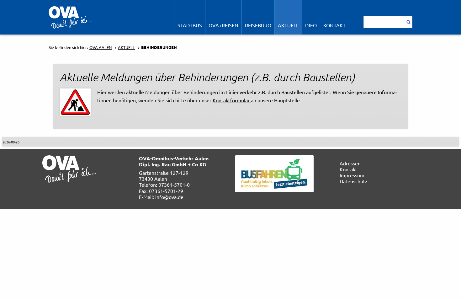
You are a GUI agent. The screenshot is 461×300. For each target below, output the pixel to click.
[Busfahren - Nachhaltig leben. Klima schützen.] (274, 172)
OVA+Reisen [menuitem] (223, 25)
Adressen (350, 163)
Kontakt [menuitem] (334, 25)
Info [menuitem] (311, 25)
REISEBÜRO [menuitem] (258, 25)
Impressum (352, 175)
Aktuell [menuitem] (288, 25)
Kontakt (348, 169)
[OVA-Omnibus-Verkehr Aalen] (71, 16)
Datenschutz (354, 181)
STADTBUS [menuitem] (190, 25)
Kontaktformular (232, 100)
